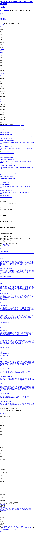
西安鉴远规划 (29, 509)
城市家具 (25, 527)
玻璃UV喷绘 (21, 508)
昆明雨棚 (19, 509)
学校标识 (11, 527)
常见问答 (7, 244)
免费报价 (1, 413)
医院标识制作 (11, 125)
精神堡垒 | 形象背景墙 (20, 125)
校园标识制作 (7, 125)
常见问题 (19, 526)
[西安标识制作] (2, 18)
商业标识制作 (15, 125)
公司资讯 (1, 244)
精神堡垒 (21, 527)
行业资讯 (4, 244)
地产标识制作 (2, 125)
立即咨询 (1, 504)
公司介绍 (1, 512)
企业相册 (7, 515)
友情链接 (1, 507)
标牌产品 (1, 14)
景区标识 (3, 527)
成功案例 (10, 512)
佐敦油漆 (22, 509)
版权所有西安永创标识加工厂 (5, 529)
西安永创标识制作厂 (5, 10)
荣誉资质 (4, 515)
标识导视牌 (29, 527)
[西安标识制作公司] (3, 19)
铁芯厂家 (27, 508)
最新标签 (4, 507)
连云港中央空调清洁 (3, 509)
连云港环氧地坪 (11, 509)
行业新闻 (16, 526)
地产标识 (14, 527)
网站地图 (7, 512)
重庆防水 (25, 509)
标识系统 (1, 13)
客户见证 (1, 515)
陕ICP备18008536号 (13, 529)
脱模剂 (8, 509)
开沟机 (9, 508)
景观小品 (18, 527)
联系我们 (1, 17)
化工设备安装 (17, 508)
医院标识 (7, 527)
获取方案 (4, 413)
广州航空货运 (6, 508)
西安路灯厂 (2, 508)
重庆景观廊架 (16, 509)
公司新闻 (13, 526)
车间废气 (24, 508)
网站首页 (1, 12)
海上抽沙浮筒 (31, 508)
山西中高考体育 (12, 508)
